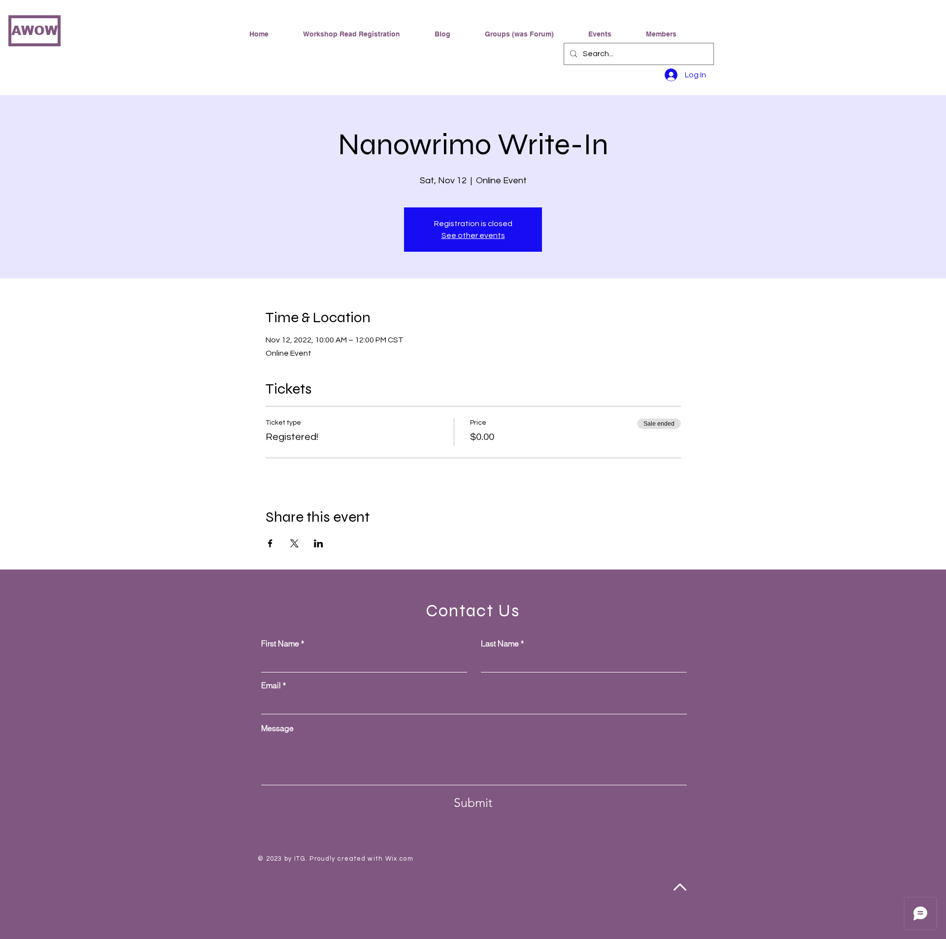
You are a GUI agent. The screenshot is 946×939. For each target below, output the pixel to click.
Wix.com (399, 858)
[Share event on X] (294, 543)
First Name (280, 643)
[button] (529, 34)
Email (271, 685)
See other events (473, 235)
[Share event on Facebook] (270, 543)
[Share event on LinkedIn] (318, 543)
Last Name (500, 643)
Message (277, 728)
